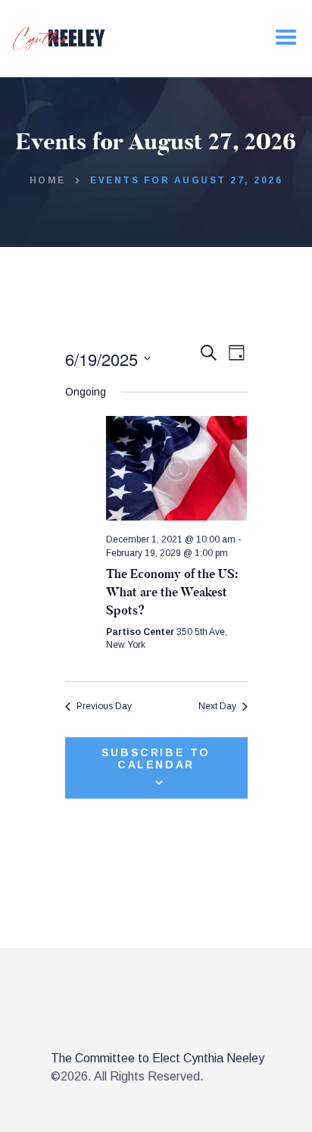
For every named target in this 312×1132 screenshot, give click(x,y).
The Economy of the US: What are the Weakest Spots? (172, 592)
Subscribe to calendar (156, 758)
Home (48, 180)
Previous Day (104, 706)
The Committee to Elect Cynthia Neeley (157, 1058)
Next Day (217, 706)
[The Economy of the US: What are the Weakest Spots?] (177, 468)
